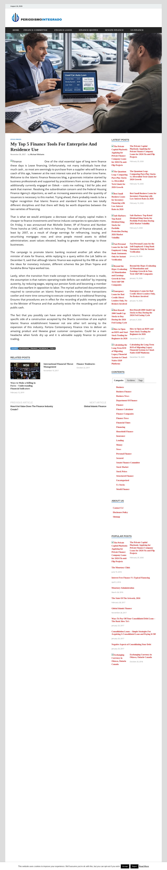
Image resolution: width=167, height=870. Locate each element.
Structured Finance (124, 476)
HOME (16, 30)
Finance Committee (35, 30)
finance (34, 348)
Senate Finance (114, 30)
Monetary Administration (123, 588)
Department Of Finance (126, 400)
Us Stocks (120, 485)
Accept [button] (125, 866)
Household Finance (124, 431)
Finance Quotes (88, 30)
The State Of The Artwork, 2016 (126, 598)
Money (119, 445)
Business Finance (123, 391)
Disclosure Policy (120, 512)
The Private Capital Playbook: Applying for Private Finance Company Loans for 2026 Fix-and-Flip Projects (142, 151)
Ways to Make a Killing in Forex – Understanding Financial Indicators (22, 386)
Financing (120, 427)
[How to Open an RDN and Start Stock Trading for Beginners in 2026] (120, 329)
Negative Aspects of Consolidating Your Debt (131, 644)
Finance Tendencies (86, 364)
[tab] (118, 380)
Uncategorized (122, 480)
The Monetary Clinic (121, 567)
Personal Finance (124, 454)
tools (52, 348)
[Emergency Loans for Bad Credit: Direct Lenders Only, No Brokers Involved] (120, 291)
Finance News (122, 418)
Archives (131, 380)
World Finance (122, 489)
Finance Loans (63, 30)
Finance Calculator (124, 409)
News (118, 449)
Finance (119, 405)
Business (120, 387)
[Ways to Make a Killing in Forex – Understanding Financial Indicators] (25, 372)
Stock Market (122, 467)
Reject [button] (134, 866)
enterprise (24, 348)
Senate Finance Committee (128, 462)
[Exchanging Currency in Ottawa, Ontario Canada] (120, 655)
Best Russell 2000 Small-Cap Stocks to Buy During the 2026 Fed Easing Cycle (142, 312)
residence (43, 348)
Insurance (120, 436)
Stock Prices (15, 139)
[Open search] (155, 30)
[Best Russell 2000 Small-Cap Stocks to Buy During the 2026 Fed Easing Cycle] (120, 310)
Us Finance (137, 30)
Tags (140, 380)
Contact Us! (118, 508)
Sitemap (116, 517)
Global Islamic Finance (122, 608)
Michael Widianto (37, 154)
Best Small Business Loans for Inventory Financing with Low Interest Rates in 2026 (143, 196)
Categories (118, 380)
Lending (120, 440)
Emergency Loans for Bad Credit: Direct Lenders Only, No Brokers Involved (142, 294)
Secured (119, 458)
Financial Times (123, 423)
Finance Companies (125, 414)
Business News (122, 396)
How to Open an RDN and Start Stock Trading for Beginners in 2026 (141, 331)
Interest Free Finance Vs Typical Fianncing (131, 578)
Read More (144, 866)
